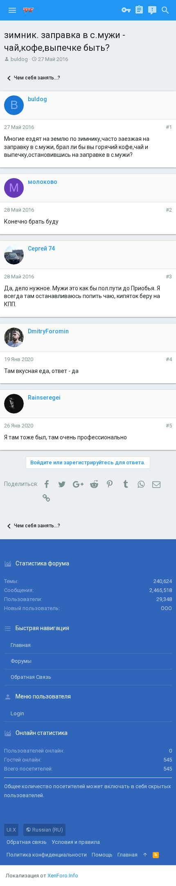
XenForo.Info (62, 875)
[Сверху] (145, 855)
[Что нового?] (152, 10)
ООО (166, 608)
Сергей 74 (41, 248)
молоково (42, 182)
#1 (169, 127)
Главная (21, 645)
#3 (169, 276)
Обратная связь (31, 677)
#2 (169, 210)
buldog (19, 59)
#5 (169, 426)
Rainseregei (44, 397)
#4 (169, 359)
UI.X (11, 830)
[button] (12, 10)
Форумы (21, 661)
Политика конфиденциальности (47, 855)
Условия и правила (76, 842)
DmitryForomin (48, 331)
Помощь (102, 855)
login (17, 713)
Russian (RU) (47, 830)
